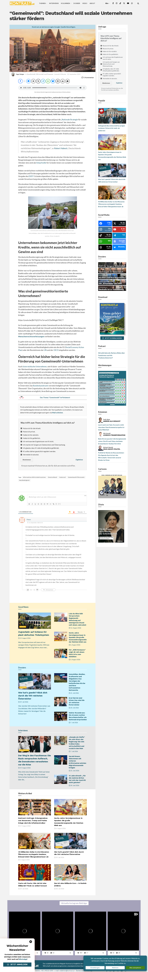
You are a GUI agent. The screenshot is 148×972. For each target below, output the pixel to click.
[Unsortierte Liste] (44, 504)
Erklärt (59, 878)
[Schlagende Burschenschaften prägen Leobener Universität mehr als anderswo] (112, 115)
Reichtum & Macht (27, 878)
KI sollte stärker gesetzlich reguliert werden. (39, 451)
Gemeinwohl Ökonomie (76, 477)
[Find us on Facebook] (113, 3)
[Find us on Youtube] (128, 3)
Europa (22, 626)
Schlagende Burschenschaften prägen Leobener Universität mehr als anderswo (111, 128)
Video (84, 3)
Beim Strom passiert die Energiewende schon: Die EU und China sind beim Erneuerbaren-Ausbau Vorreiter (112, 441)
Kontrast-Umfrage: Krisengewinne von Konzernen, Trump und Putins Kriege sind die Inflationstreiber (33, 820)
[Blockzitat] (47, 504)
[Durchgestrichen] (38, 504)
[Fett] (29, 504)
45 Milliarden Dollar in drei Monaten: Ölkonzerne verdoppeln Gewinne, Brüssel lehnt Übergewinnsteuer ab (33, 854)
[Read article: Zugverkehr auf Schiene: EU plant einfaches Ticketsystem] (34, 621)
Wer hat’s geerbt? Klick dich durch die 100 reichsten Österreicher (32, 695)
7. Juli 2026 (74, 722)
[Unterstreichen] (35, 504)
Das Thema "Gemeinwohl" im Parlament (55, 397)
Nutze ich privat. (29, 432)
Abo (106, 3)
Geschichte (24, 750)
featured (62, 477)
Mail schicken (57, 413)
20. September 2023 (73, 74)
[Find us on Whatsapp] (132, 3)
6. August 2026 (75, 645)
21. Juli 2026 (74, 693)
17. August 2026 (25, 826)
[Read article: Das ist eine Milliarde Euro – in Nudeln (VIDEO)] (70, 872)
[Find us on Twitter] (124, 3)
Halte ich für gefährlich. (31, 438)
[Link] (53, 504)
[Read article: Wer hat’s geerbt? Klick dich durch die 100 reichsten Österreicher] (34, 681)
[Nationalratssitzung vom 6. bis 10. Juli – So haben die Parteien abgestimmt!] (112, 388)
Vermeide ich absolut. (31, 455)
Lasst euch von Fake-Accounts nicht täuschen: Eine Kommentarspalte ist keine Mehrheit (111, 427)
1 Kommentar (88, 77)
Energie (23, 847)
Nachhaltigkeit (24, 480)
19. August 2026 (25, 638)
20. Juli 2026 (74, 708)
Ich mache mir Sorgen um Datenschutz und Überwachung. (44, 445)
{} (56, 504)
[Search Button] (138, 3)
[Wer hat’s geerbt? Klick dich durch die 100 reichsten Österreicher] (112, 170)
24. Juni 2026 (74, 785)
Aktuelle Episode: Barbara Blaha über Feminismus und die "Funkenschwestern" (111, 355)
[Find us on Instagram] (116, 3)
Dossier (76, 3)
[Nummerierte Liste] (41, 504)
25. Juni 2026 (74, 770)
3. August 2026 (75, 659)
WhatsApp (23, 959)
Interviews (54, 3)
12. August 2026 (75, 628)
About (92, 3)
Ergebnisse (79, 460)
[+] (59, 504)
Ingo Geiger (20, 74)
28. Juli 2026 (60, 889)
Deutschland (52, 477)
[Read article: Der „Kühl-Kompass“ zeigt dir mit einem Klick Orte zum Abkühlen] (60, 653)
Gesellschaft (31, 74)
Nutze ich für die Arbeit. (32, 428)
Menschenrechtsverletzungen (31, 336)
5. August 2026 (25, 860)
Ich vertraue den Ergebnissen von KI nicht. (38, 441)
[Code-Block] (50, 504)
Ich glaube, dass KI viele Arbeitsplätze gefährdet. (41, 448)
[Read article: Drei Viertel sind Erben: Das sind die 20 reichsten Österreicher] (60, 701)
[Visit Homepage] (22, 3)
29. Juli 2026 (24, 702)
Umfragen (24, 813)
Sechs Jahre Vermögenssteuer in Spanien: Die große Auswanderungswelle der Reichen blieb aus (78, 637)
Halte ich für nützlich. (31, 435)
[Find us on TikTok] (120, 3)
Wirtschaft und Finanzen (44, 74)
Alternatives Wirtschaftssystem (34, 477)
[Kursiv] (32, 504)
